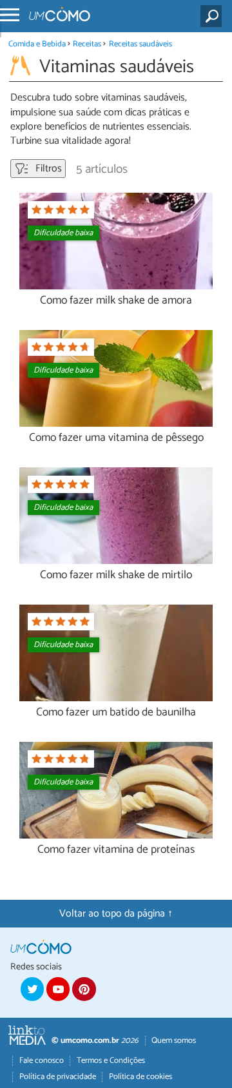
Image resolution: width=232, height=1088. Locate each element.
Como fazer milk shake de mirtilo (116, 575)
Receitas (87, 44)
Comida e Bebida (37, 44)
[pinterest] (83, 988)
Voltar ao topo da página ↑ (116, 913)
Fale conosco (41, 1060)
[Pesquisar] (214, 16)
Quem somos (173, 1040)
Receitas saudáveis (140, 44)
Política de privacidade (57, 1077)
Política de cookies (140, 1077)
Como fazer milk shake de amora (116, 300)
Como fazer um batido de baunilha (116, 712)
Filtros (47, 168)
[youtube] (58, 988)
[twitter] (32, 988)
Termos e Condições (111, 1060)
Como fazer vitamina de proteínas (116, 850)
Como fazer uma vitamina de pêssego (116, 438)
